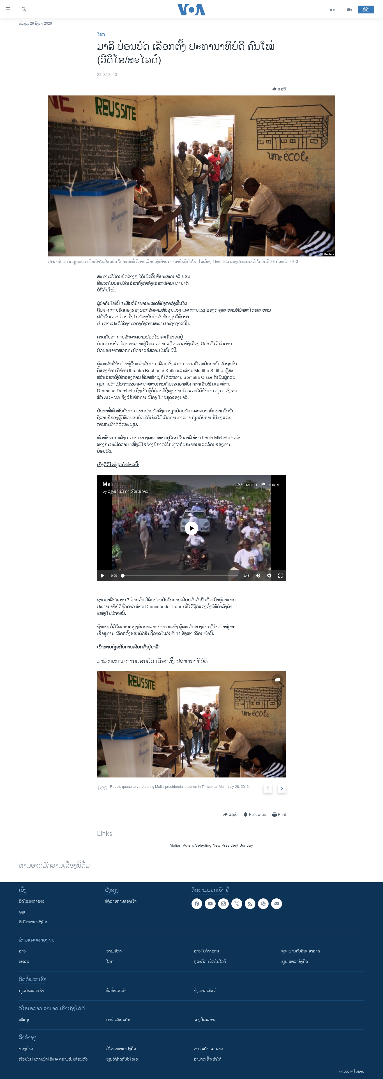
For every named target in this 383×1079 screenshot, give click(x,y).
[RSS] (250, 903)
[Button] (279, 89)
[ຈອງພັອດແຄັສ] (276, 903)
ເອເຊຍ (24, 961)
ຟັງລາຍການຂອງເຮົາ (121, 901)
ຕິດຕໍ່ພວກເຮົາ (116, 991)
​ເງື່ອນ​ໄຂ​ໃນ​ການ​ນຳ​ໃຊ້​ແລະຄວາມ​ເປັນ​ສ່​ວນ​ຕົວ (53, 1059)
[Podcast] (263, 903)
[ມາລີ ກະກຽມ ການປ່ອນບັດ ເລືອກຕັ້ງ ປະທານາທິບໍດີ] (191, 724)
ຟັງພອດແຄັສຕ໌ (205, 991)
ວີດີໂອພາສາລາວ (32, 901)
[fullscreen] (280, 575)
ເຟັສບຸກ (25, 1020)
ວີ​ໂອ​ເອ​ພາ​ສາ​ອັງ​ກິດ (121, 1049)
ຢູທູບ (23, 912)
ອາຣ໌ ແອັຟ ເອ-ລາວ (208, 1049)
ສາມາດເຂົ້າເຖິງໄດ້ (208, 1059)
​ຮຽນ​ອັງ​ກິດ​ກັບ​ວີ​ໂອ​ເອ (122, 1059)
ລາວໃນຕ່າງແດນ (206, 951)
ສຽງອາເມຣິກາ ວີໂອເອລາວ (128, 491)
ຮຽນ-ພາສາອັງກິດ (294, 961)
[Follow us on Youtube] (210, 903)
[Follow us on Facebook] (197, 903)
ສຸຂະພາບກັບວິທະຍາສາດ (300, 951)
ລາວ (22, 951)
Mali (108, 484)
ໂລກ (101, 34)
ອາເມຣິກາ (114, 951)
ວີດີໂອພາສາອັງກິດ (33, 922)
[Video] (349, 10)
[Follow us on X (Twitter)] (236, 903)
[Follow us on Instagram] (223, 903)
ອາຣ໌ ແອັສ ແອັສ (118, 1020)
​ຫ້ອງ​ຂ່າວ (26, 1049)
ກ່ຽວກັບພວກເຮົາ (31, 991)
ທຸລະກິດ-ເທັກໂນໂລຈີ (210, 961)
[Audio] (332, 10)
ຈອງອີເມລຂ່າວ (205, 1020)
